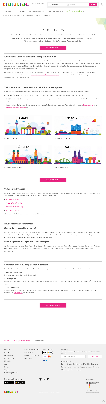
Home (6, 341)
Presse (6, 367)
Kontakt (6, 352)
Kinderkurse (8, 11)
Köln (88, 364)
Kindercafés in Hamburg (14, 206)
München (69, 364)
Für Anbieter (8, 361)
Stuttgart (64, 367)
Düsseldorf (94, 364)
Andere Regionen (76, 370)
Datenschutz (28, 352)
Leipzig (82, 367)
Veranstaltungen (54, 11)
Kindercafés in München (14, 203)
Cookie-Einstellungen (31, 355)
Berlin (63, 364)
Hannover (76, 367)
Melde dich (18, 293)
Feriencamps (21, 11)
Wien (63, 370)
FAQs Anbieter (9, 358)
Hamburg (76, 364)
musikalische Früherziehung (16, 108)
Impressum (28, 358)
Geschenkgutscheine (31, 15)
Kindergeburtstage (36, 11)
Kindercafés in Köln (12, 210)
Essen (70, 367)
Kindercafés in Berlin (13, 199)
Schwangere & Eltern (11, 15)
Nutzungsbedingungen (31, 349)
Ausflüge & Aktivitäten (74, 11)
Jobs (5, 364)
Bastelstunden (88, 105)
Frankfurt (83, 364)
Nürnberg (96, 367)
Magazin (47, 15)
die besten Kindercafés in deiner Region (45, 75)
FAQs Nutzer (8, 355)
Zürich (68, 370)
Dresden (89, 367)
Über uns (7, 349)
